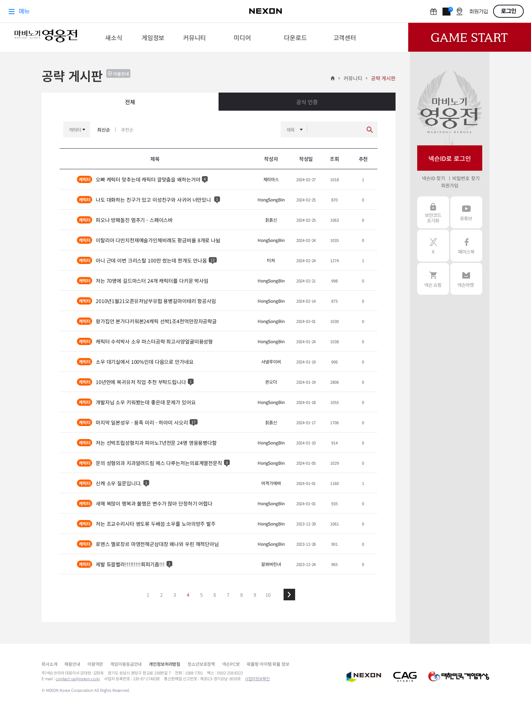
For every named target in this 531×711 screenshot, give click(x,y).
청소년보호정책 (201, 664)
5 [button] (201, 594)
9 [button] (255, 594)
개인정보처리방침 (164, 664)
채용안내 (72, 664)
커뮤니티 (353, 78)
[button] (289, 594)
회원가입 (449, 185)
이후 (289, 594)
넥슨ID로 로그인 (449, 158)
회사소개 (49, 664)
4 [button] (188, 594)
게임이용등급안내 (126, 664)
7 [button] (228, 594)
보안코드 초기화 (433, 212)
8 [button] (241, 594)
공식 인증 (307, 102)
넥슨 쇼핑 (433, 279)
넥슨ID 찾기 (433, 178)
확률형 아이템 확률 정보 (268, 664)
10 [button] (268, 594)
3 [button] (174, 594)
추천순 (127, 129)
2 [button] (161, 594)
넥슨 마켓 (466, 279)
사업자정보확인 (257, 678)
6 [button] (214, 594)
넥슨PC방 (230, 664)
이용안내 (121, 74)
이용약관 (95, 664)
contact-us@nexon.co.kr (78, 678)
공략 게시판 (383, 78)
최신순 (103, 129)
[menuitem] (114, 37)
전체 (130, 102)
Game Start (469, 37)
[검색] (369, 129)
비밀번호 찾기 (465, 178)
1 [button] (148, 594)
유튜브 (466, 212)
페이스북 (466, 245)
